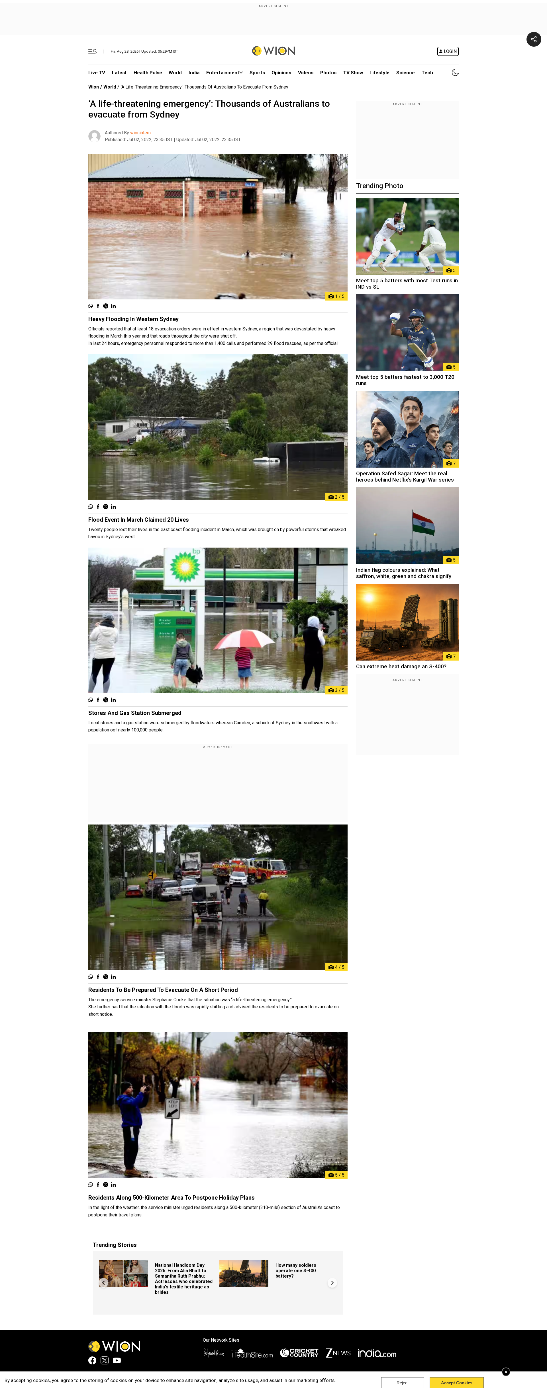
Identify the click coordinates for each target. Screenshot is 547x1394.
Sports (257, 72)
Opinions (281, 72)
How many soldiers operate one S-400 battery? (295, 1271)
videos (305, 72)
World (175, 72)
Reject (403, 1382)
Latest (119, 72)
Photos (328, 72)
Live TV (96, 72)
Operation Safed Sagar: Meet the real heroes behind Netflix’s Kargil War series (405, 476)
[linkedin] (113, 306)
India (194, 72)
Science (405, 72)
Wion (93, 87)
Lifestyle (379, 72)
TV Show (353, 72)
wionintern (140, 132)
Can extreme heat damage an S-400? (401, 666)
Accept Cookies (456, 1382)
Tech (427, 72)
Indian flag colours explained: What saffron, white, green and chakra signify (403, 573)
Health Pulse (148, 72)
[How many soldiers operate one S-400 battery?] (243, 1284)
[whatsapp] (90, 306)
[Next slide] (332, 1283)
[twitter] (105, 306)
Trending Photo (379, 186)
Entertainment (222, 72)
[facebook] (98, 306)
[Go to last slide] (103, 1283)
